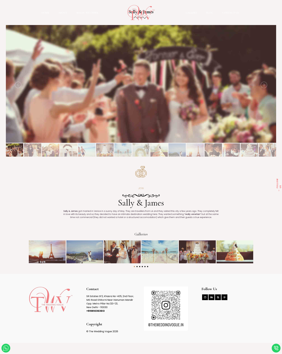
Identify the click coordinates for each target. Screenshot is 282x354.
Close (3, 352)
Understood (14, 352)
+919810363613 (95, 311)
